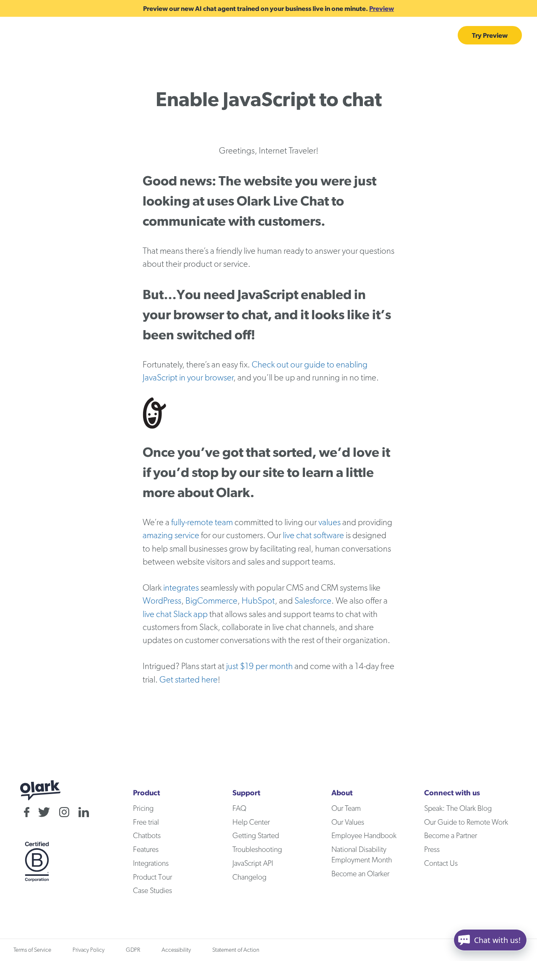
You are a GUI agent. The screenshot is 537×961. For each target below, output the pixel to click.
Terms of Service (32, 950)
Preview (381, 8)
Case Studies (344, 35)
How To (159, 35)
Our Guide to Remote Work (466, 822)
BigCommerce (211, 600)
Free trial (146, 822)
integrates (181, 587)
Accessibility (176, 950)
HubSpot (258, 600)
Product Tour (152, 877)
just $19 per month (259, 666)
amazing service (171, 535)
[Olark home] (47, 35)
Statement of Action (235, 950)
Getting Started (255, 836)
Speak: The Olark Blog (458, 809)
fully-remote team (202, 522)
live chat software (313, 535)
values (329, 522)
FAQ (239, 809)
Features (103, 35)
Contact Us (441, 863)
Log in (439, 35)
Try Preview (490, 35)
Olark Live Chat (283, 200)
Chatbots (251, 35)
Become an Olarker (360, 874)
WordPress (162, 600)
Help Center (251, 822)
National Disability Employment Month (361, 855)
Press (432, 850)
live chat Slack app (175, 614)
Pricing (296, 35)
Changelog (249, 877)
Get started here (188, 679)
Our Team (346, 809)
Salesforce (313, 600)
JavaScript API (252, 863)
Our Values (347, 822)
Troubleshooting (257, 850)
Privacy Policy (88, 950)
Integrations (397, 35)
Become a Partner (450, 836)
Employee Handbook (363, 836)
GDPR (133, 950)
